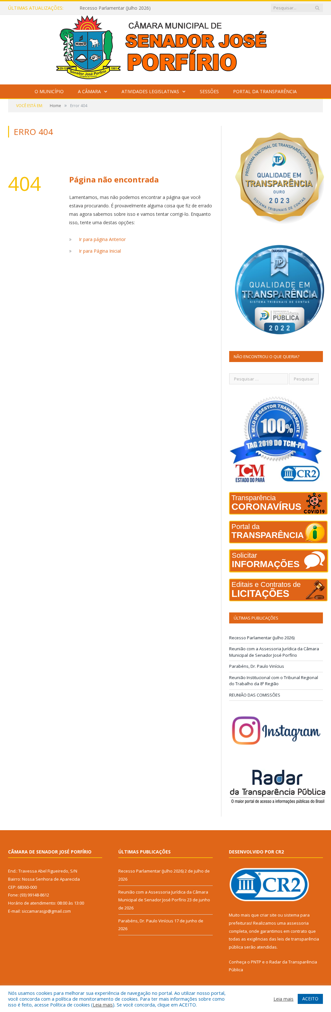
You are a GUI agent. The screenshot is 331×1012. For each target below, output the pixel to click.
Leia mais (103, 1004)
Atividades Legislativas (150, 91)
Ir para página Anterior (102, 239)
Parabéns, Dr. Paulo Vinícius (256, 666)
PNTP (256, 962)
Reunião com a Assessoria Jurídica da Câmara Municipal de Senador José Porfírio (146, 8)
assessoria (298, 923)
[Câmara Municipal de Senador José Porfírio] (165, 48)
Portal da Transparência (265, 91)
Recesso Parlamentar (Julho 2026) (261, 638)
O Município (49, 91)
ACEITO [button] (310, 999)
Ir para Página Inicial (100, 251)
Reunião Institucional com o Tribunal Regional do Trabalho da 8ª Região (273, 681)
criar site (268, 915)
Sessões (209, 91)
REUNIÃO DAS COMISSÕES (254, 695)
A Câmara (89, 91)
